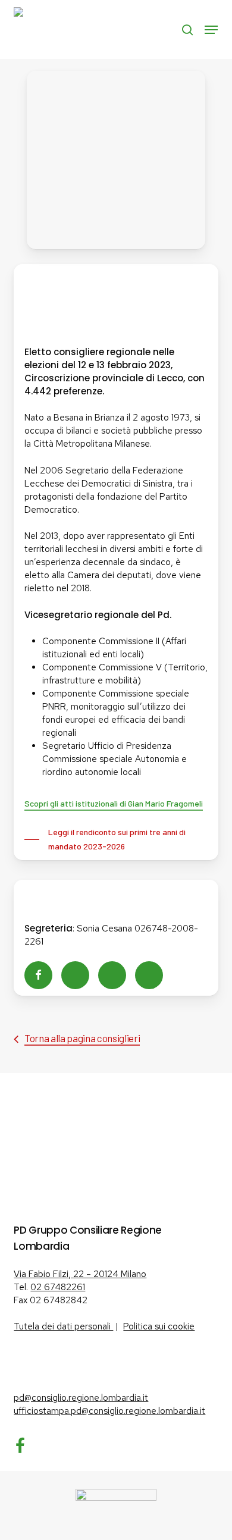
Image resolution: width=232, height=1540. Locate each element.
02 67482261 (57, 1287)
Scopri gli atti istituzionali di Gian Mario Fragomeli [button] (113, 803)
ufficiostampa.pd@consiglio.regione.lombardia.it (109, 1411)
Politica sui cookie (159, 1326)
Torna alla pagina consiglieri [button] (82, 1038)
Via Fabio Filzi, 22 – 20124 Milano (80, 1274)
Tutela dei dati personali (63, 1326)
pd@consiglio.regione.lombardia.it (81, 1398)
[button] (211, 30)
